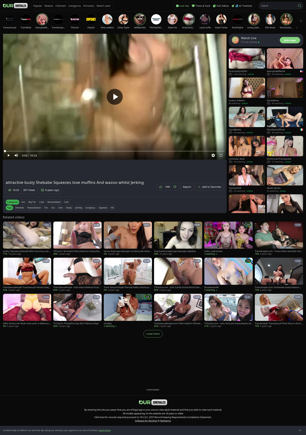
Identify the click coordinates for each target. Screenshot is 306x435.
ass (53, 207)
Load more (153, 333)
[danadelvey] (285, 91)
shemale (19, 207)
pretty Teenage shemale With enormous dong (26, 251)
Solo (66, 202)
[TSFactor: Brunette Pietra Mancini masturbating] (77, 239)
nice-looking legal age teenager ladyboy (175, 251)
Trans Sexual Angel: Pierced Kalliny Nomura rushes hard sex (128, 287)
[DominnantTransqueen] (285, 149)
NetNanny (165, 420)
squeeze (103, 207)
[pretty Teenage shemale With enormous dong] (27, 239)
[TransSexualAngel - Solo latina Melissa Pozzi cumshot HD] (77, 275)
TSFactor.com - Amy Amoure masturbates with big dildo (228, 323)
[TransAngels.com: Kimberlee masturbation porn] (279, 275)
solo (60, 207)
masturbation (34, 207)
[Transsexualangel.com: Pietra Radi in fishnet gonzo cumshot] (178, 311)
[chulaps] (128, 311)
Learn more (104, 430)
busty (69, 207)
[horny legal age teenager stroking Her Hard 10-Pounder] (128, 239)
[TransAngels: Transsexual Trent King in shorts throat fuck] (279, 311)
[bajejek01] (285, 208)
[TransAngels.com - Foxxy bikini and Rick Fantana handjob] (279, 239)
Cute (41, 202)
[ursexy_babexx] (247, 91)
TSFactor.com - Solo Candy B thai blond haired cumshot (178, 287)
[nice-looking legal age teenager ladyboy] (178, 239)
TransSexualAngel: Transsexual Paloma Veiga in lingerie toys (27, 287)
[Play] (115, 97)
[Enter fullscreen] (221, 155)
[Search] (299, 5)
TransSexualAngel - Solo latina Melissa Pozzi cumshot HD (77, 287)
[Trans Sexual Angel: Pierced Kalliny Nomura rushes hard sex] (128, 275)
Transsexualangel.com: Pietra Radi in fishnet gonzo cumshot (178, 323)
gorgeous (90, 207)
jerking (78, 207)
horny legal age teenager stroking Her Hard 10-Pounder (127, 251)
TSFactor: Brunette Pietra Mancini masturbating (77, 251)
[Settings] (213, 155)
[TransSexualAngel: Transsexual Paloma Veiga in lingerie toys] (27, 275)
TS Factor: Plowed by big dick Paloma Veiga (76, 323)
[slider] (115, 151)
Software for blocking (146, 420)
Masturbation (54, 202)
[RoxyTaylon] (247, 208)
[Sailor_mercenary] (228, 239)
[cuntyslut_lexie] (247, 149)
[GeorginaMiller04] (285, 62)
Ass (23, 202)
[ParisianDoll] (247, 179)
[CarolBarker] (247, 120)
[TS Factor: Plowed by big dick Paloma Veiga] (77, 311)
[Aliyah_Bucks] (285, 179)
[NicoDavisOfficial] (285, 120)
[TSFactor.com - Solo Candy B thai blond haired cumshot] (178, 275)
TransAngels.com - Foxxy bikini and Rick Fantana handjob (279, 251)
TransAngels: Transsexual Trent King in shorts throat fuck (278, 323)
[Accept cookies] (300, 430)
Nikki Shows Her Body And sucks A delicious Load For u (27, 323)
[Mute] (16, 155)
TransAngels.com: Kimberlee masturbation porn (279, 287)
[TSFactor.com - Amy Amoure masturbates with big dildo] (228, 311)
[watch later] (6, 225)
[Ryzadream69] (228, 275)
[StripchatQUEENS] (247, 62)
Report (187, 186)
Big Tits (32, 202)
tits (46, 207)
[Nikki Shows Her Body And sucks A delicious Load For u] (27, 311)
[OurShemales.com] (15, 5)
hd (112, 207)
